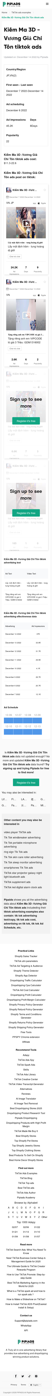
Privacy (14, 1385)
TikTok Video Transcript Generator (26, 1084)
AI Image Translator (26, 1098)
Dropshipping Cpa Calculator (26, 985)
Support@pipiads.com (26, 1320)
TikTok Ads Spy (26, 1060)
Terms (23, 1385)
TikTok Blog (26, 1178)
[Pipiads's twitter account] (22, 1376)
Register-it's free (26, 421)
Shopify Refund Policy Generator (26, 1009)
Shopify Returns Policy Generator (26, 1022)
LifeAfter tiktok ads (6, 799)
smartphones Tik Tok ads (18, 867)
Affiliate (26, 1041)
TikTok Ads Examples (26, 1173)
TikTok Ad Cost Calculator (26, 990)
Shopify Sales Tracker (26, 956)
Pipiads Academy (26, 1197)
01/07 (37, 1236)
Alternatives (26, 1089)
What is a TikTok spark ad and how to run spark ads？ (26, 1292)
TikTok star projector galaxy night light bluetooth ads (23, 874)
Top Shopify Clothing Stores (26, 1150)
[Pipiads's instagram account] (36, 1376)
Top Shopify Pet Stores (26, 1140)
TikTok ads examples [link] (21, 12)
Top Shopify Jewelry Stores (26, 1145)
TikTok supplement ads (17, 882)
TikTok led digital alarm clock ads (23, 887)
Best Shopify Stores (26, 1135)
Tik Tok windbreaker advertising (22, 837)
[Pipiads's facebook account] (16, 1376)
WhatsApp (26, 1325)
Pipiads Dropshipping (26, 1118)
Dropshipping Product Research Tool (26, 1113)
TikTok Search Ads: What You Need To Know (26, 1251)
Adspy (26, 1055)
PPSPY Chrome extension (26, 1037)
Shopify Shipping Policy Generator (26, 1027)
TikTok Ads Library (26, 1074)
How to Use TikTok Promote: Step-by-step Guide (26, 1276)
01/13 (26, 1231)
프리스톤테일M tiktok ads (26, 805)
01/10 (37, 1231)
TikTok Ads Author (26, 1192)
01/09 (15, 1236)
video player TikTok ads (17, 832)
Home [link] (5, 12)
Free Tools (26, 1032)
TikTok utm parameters (26, 961)
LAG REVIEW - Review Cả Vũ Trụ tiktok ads (26, 799)
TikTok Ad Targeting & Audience (26, 965)
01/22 (37, 1227)
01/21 (15, 1231)
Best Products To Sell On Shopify (26, 1155)
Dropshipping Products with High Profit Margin (26, 1124)
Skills (26, 1069)
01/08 (26, 1236)
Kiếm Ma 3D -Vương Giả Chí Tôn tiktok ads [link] (23, 17)
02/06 (26, 1227)
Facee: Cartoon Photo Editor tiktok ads (16, 805)
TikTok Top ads (26, 1183)
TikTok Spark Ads (26, 1064)
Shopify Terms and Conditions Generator (26, 1016)
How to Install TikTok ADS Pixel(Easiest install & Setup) (26, 1305)
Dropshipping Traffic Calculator (26, 980)
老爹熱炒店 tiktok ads (36, 799)
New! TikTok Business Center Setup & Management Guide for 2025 (26, 1259)
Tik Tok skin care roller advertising (23, 857)
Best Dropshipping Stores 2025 (26, 1108)
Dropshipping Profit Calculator (26, 994)
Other (43, 1217)
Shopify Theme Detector (26, 970)
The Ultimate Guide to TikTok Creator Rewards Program (26, 1268)
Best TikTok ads (26, 1187)
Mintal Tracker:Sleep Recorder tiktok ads (45, 805)
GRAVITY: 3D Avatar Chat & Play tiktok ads (45, 799)
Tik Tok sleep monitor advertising (23, 862)
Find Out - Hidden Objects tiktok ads (16, 799)
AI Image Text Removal (26, 1103)
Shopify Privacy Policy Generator (26, 1004)
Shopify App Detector (26, 975)
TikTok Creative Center (26, 1079)
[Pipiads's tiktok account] (29, 1376)
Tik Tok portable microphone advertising (20, 844)
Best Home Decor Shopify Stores (26, 1160)
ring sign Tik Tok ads (16, 852)
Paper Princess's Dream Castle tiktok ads (36, 805)
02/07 (15, 1227)
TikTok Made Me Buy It (26, 1131)
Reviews (26, 1093)
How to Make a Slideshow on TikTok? (26, 1299)
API (26, 1330)
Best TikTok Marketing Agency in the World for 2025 (26, 1284)
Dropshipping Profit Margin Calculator (26, 999)
